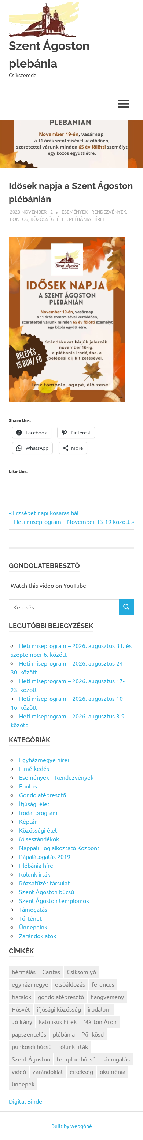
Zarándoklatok (37, 935)
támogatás (116, 1059)
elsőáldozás (70, 984)
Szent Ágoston (31, 1059)
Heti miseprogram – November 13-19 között (72, 521)
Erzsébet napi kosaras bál (45, 512)
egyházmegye (30, 984)
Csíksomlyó (81, 971)
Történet (30, 918)
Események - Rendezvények (94, 211)
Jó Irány (22, 1021)
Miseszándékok (39, 838)
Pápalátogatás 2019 (44, 856)
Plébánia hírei (86, 219)
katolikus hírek (58, 1021)
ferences (103, 984)
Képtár (28, 821)
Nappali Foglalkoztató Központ (59, 847)
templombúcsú (76, 1059)
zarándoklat (48, 1071)
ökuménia (112, 1071)
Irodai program (38, 812)
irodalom (99, 1009)
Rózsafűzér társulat (44, 882)
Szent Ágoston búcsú (46, 891)
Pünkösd (92, 1034)
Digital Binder (26, 1101)
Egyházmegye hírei (44, 759)
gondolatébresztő (61, 996)
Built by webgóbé (71, 1125)
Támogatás (33, 909)
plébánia (64, 1034)
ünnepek (23, 1084)
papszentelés (29, 1034)
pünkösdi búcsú (32, 1046)
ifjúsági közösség (59, 1009)
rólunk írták (73, 1046)
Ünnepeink (33, 926)
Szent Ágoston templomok (54, 900)
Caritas (51, 971)
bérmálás (24, 971)
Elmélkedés (34, 768)
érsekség (81, 1071)
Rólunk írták (34, 874)
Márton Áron (100, 1021)
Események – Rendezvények (56, 777)
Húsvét (21, 1009)
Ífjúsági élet (34, 803)
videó (19, 1071)
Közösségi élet (48, 219)
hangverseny (107, 996)
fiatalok (21, 996)
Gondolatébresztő (42, 794)
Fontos (19, 219)
